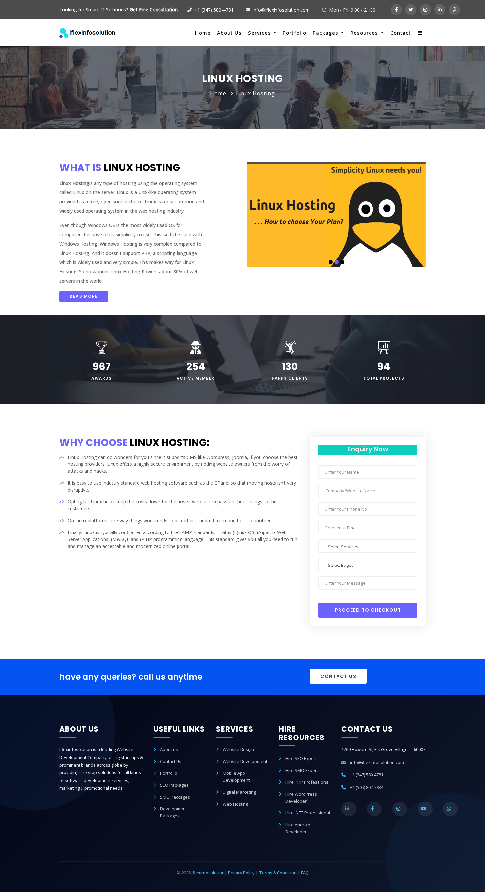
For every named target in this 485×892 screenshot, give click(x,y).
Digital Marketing (239, 792)
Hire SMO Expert (301, 770)
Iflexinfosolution (208, 872)
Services (260, 32)
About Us (229, 32)
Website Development (245, 761)
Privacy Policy (241, 872)
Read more (84, 296)
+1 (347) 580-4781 (214, 10)
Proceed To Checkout (368, 610)
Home (202, 32)
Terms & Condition (278, 872)
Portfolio (294, 32)
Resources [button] (365, 32)
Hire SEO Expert (301, 758)
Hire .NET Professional (307, 813)
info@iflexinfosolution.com (281, 10)
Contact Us (338, 676)
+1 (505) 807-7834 (366, 787)
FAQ (305, 872)
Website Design (238, 749)
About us (169, 749)
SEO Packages (174, 785)
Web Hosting (235, 804)
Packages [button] (326, 32)
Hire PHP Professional (307, 782)
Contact (400, 32)
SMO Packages (175, 797)
